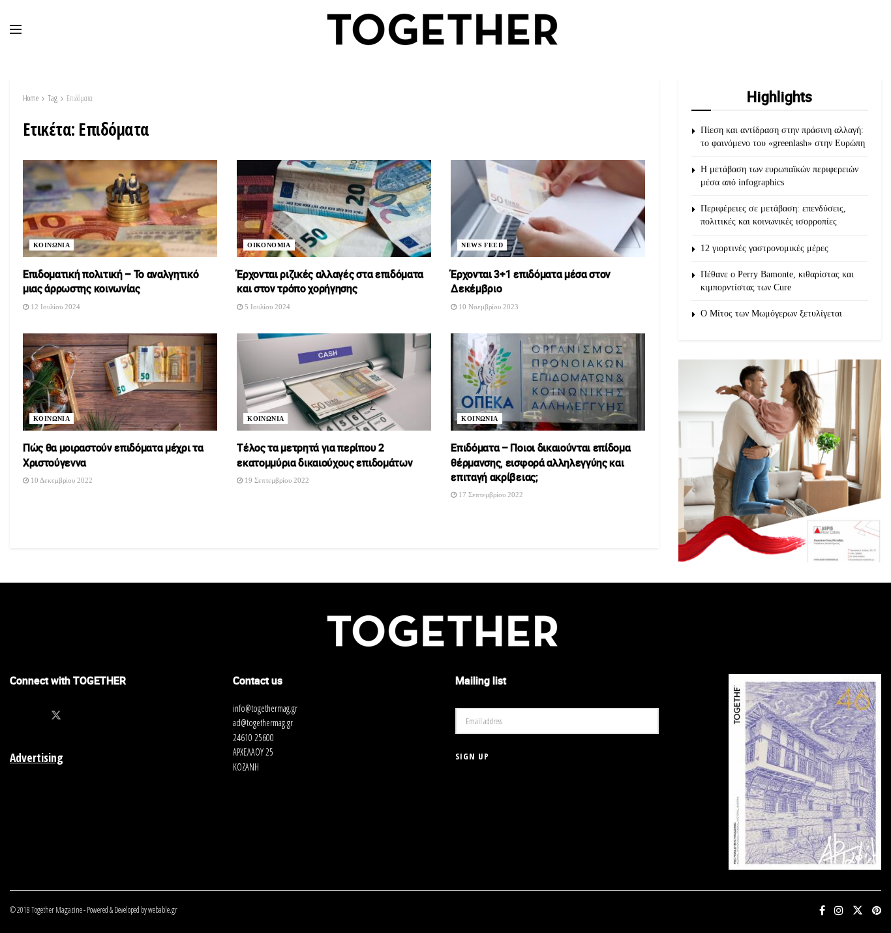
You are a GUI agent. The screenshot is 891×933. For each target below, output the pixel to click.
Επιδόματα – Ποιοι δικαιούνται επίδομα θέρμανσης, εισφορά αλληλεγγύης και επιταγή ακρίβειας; (540, 462)
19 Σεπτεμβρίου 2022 (276, 480)
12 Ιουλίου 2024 (54, 307)
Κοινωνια (51, 245)
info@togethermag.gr (265, 708)
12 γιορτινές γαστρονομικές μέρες (764, 248)
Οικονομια (269, 245)
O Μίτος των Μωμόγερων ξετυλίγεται (771, 313)
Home (30, 98)
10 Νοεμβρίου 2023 (488, 307)
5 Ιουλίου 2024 (266, 307)
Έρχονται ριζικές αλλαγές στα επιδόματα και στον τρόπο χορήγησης (330, 281)
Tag (52, 98)
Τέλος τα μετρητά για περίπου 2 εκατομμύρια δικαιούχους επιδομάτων (324, 454)
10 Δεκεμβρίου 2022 (61, 480)
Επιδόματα (80, 98)
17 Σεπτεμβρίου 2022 (490, 494)
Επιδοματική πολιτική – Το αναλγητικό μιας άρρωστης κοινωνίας (110, 281)
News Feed (482, 245)
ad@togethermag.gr (263, 722)
